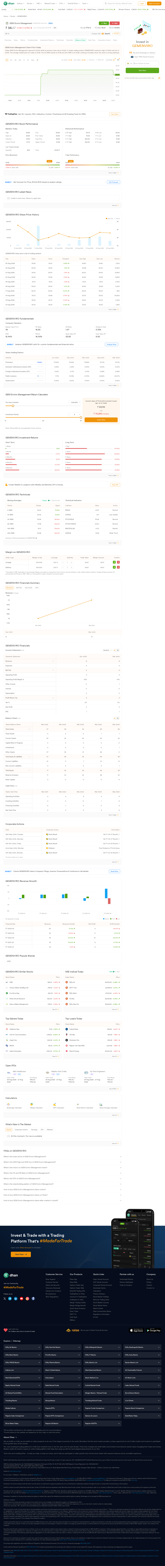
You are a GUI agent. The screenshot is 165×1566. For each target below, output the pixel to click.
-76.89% (117, 459)
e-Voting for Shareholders (122, 1550)
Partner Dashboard (126, 1282)
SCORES (35, 1550)
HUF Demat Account (100, 1282)
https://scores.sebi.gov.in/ (34, 1493)
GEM (9, 961)
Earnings (34, 1130)
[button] (63, 1156)
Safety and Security (52, 1285)
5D (11, 60)
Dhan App (73, 1279)
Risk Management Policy (68, 1556)
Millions (72, 1320)
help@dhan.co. (37, 1475)
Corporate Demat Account (102, 1285)
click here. (134, 1480)
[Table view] (114, 650)
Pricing (148, 1282)
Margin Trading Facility (78, 1302)
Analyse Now (111, 344)
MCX (88, 1543)
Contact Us (150, 1288)
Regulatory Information (101, 1314)
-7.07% (57, 454)
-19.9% (57, 459)
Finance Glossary (99, 1294)
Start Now (142, 70)
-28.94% (57, 470)
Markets (50, 1130)
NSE (85, 1543)
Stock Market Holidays (101, 1297)
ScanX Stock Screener (77, 1308)
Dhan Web (73, 1282)
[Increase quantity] (71, 562)
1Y (24, 60)
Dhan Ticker (74, 1311)
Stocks (12, 16)
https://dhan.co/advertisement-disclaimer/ (72, 1540)
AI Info (95, 1317)
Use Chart (114, 114)
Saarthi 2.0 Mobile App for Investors (131, 1556)
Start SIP (115, 485)
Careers (149, 1285)
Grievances (47, 1556)
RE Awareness (51, 1294)
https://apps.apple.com (138, 1493)
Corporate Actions (21, 1130)
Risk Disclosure (81, 1556)
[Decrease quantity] (63, 562)
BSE (81, 1543)
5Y (28, 60)
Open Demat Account (101, 1279)
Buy (105, 23)
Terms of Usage (21, 1556)
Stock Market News (100, 1305)
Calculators (97, 1291)
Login (142, 3)
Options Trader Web (77, 1288)
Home (6, 16)
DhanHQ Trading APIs (77, 1291)
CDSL (30, 1550)
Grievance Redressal (53, 1288)
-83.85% (117, 454)
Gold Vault (73, 1317)
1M (15, 60)
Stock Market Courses (101, 1302)
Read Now (114, 871)
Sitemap (17, 1341)
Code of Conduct (126, 1285)
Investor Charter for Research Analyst (93, 1550)
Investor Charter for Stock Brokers (57, 1550)
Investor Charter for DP (75, 1550)
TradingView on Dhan (77, 1294)
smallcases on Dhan (77, 1300)
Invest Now (101, 420)
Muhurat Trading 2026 (101, 1300)
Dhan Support (50, 1279)
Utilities (50, 23)
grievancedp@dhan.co (99, 1478)
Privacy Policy (39, 1556)
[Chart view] (117, 650)
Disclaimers (30, 1556)
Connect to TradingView (78, 1297)
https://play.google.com (105, 1493)
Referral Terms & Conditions (111, 1556)
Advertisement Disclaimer (94, 1556)
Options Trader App (77, 1285)
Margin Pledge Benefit (78, 1305)
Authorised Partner (126, 1279)
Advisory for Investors (53, 1291)
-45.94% (117, 448)
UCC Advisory (110, 1550)
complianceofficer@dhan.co (95, 1480)
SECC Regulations (52, 1297)
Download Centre (99, 1288)
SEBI (15, 1550)
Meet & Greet (98, 1308)
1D (7, 60)
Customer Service (52, 1282)
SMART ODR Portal (37, 1491)
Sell (115, 23)
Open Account (154, 3)
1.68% (58, 448)
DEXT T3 (73, 1314)
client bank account (15, 1471)
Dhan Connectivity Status (102, 1311)
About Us (149, 1279)
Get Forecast (113, 182)
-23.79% (57, 465)
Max (32, 60)
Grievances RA (56, 1556)
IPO (42, 1130)
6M (20, 60)
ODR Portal (42, 1550)
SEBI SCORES (27, 1491)
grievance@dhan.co (70, 1478)
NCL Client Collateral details (139, 1550)
